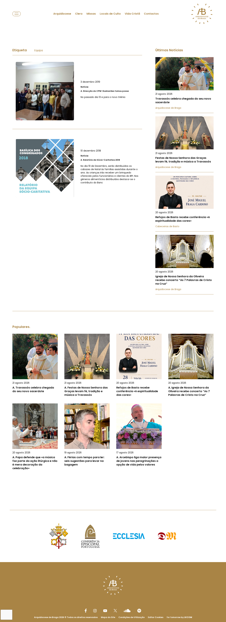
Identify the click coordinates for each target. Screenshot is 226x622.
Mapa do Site (108, 617)
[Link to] (77, 91)
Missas (91, 14)
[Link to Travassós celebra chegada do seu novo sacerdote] (184, 85)
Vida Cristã (132, 14)
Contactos (151, 14)
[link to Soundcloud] (127, 610)
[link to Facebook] (86, 611)
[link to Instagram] (95, 610)
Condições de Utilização (131, 617)
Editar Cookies (155, 617)
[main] (113, 262)
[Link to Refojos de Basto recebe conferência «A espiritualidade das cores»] (184, 204)
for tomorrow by (179, 617)
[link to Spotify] (139, 611)
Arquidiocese (62, 14)
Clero (79, 14)
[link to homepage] (201, 13)
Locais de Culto (110, 14)
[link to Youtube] (105, 610)
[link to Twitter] (115, 610)
